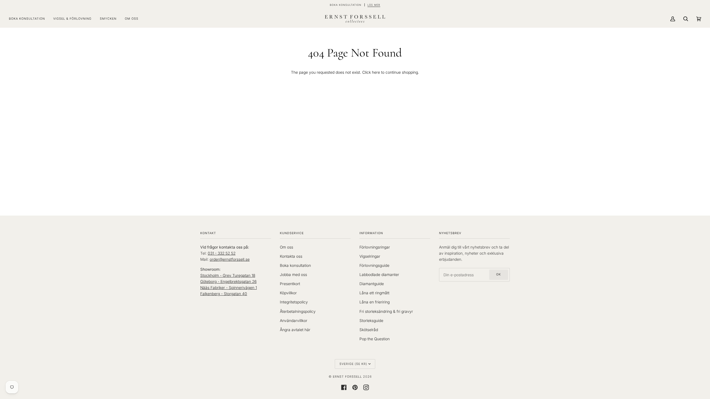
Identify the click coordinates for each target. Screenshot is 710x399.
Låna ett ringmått (374, 293)
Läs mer (373, 4)
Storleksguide (371, 320)
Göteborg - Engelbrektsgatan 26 (228, 281)
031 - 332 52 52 (221, 253)
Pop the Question (374, 339)
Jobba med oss (293, 274)
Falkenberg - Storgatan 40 (223, 293)
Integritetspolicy (294, 302)
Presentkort (290, 284)
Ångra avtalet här (295, 330)
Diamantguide (371, 284)
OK (498, 274)
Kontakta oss (291, 256)
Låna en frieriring (374, 302)
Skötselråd (368, 330)
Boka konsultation (295, 265)
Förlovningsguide (374, 265)
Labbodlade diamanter (379, 274)
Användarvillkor (293, 320)
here (376, 72)
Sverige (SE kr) (353, 364)
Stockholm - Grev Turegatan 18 (227, 275)
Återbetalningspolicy (298, 311)
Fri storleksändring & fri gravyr (386, 311)
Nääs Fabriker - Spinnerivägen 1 (228, 287)
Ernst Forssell (347, 376)
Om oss (286, 247)
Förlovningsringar (374, 247)
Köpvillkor (288, 293)
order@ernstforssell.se (230, 259)
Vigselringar (369, 256)
